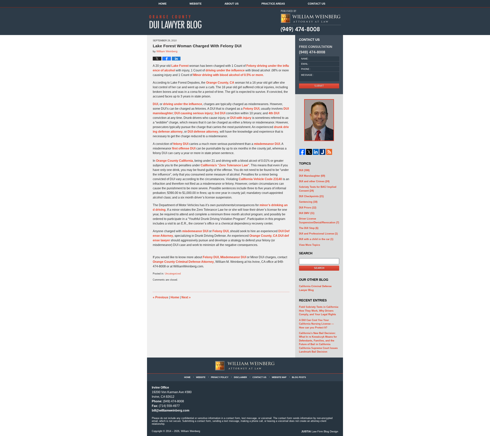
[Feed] (329, 152)
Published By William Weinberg (310, 21)
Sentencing (308, 201)
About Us (231, 3)
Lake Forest (180, 65)
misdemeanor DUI (267, 143)
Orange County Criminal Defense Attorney (183, 261)
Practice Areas (273, 3)
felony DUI (180, 143)
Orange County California (174, 160)
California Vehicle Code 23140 (260, 179)
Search (319, 268)
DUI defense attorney (203, 131)
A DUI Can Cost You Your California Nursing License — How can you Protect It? (316, 324)
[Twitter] (309, 152)
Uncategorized (173, 273)
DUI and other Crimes (314, 181)
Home (162, 3)
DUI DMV (306, 213)
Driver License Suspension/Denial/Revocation (319, 220)
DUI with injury (240, 117)
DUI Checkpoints (311, 196)
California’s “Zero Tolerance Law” (225, 165)
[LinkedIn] (315, 152)
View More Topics (309, 244)
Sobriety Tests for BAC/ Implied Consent (317, 188)
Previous (160, 297)
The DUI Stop (308, 228)
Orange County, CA (220, 82)
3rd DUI (219, 113)
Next (186, 297)
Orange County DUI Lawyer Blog (178, 21)
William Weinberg (190, 431)
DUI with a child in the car (316, 239)
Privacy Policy (219, 377)
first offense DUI (184, 148)
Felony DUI (251, 108)
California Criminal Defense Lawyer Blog (315, 288)
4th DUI (274, 113)
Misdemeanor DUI (233, 257)
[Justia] (322, 152)
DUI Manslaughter (312, 175)
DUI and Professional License (318, 233)
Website (195, 3)
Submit (319, 85)
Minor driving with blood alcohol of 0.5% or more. (228, 75)
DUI (155, 104)
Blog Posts (299, 377)
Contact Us (316, 3)
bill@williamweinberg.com (170, 410)
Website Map (279, 377)
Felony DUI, (220, 231)
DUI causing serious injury (193, 113)
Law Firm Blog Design (319, 431)
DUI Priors (307, 207)
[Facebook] (302, 152)
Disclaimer (240, 377)
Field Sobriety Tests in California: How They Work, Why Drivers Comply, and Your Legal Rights (319, 310)
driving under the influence (225, 70)
